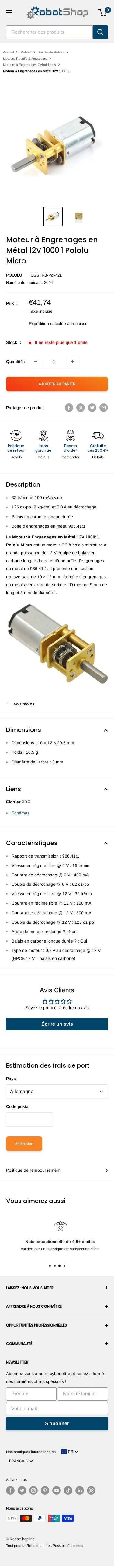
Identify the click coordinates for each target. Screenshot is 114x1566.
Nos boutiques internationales (31, 1452)
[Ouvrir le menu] (9, 12)
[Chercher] (100, 32)
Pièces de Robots (51, 52)
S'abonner (57, 1423)
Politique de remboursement (33, 1170)
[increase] (72, 361)
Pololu (14, 275)
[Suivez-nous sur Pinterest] (45, 1490)
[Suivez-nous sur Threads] (91, 1490)
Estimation (24, 1144)
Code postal (18, 1106)
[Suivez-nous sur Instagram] (33, 1490)
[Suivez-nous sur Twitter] (22, 1490)
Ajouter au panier (57, 384)
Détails (16, 457)
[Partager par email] (103, 407)
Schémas (20, 812)
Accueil (8, 52)
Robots (26, 52)
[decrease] (35, 361)
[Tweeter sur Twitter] (92, 407)
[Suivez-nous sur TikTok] (68, 1490)
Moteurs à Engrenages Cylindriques (29, 64)
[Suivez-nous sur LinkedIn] (79, 1490)
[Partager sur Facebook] (69, 407)
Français (19, 1461)
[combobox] (49, 32)
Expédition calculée (47, 323)
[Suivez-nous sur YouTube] (56, 1490)
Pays (11, 1078)
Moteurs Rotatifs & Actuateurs (25, 58)
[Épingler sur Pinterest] (80, 407)
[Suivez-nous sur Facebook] (10, 1490)
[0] (103, 12)
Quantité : (15, 361)
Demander (70, 457)
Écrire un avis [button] (57, 1024)
